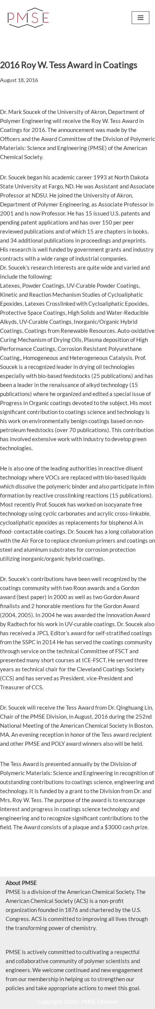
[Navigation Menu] (140, 17)
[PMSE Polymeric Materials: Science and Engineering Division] (28, 17)
